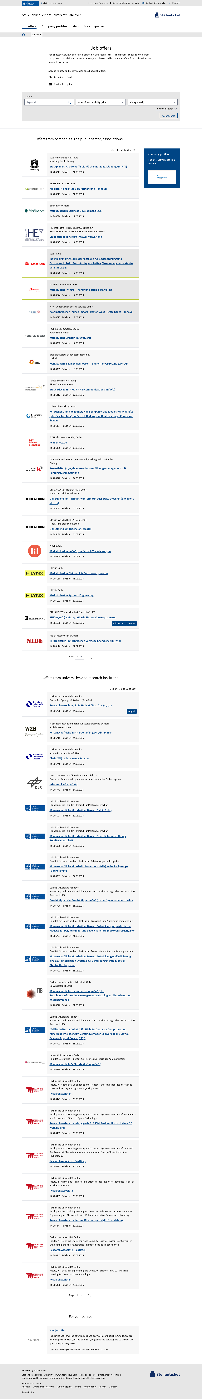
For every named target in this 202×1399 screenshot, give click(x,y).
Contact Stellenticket (155, 3)
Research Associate (61, 1190)
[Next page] (91, 656)
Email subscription (62, 84)
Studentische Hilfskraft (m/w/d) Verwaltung (76, 237)
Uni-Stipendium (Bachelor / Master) (71, 529)
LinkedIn (113, 1386)
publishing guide (115, 1335)
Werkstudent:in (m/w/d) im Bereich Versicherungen (80, 551)
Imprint (102, 1386)
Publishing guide (64, 1386)
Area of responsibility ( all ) (92, 102)
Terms (78, 1386)
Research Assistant (61, 1093)
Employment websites (43, 1386)
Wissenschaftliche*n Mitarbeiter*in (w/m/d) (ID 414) (81, 732)
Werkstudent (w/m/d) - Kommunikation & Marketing (81, 290)
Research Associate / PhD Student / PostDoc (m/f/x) (81, 705)
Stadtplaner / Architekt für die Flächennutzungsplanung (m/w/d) (88, 166)
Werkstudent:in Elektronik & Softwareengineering (79, 573)
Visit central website (52, 3)
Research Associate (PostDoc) (68, 1161)
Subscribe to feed (62, 77)
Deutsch (176, 3)
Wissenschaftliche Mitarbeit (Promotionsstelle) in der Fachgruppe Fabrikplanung (89, 868)
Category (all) (137, 102)
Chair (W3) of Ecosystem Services (70, 758)
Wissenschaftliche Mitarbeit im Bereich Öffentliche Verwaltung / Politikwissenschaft (88, 838)
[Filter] (69, 102)
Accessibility (28, 1392)
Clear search (168, 115)
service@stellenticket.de (72, 1349)
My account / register (98, 3)
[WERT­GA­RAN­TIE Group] (162, 177)
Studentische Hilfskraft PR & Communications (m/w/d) (82, 389)
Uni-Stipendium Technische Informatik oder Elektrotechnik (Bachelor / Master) (92, 501)
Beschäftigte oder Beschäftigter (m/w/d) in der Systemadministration (91, 900)
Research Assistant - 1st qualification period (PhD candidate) (86, 1220)
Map (75, 26)
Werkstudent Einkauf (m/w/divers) (70, 338)
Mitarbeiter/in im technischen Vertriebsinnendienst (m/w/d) (85, 641)
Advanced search (165, 108)
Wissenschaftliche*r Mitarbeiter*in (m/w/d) (75, 1064)
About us (26, 1386)
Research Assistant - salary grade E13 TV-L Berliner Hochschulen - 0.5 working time (91, 1125)
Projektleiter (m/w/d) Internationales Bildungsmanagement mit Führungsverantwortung (88, 471)
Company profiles (54, 26)
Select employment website (126, 3)
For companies (94, 26)
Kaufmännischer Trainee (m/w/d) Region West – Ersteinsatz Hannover (91, 312)
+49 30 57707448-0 (100, 1349)
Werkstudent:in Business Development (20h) (76, 211)
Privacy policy (90, 1386)
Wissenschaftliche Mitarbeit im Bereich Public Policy (81, 810)
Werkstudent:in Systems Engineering (72, 595)
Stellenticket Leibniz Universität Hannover (51, 15)
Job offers (29, 26)
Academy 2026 (58, 442)
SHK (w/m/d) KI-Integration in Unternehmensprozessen (83, 617)
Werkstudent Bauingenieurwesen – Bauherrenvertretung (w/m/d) (89, 363)
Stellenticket (28, 1374)
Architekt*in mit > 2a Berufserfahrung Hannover (78, 189)
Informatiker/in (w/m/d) (64, 784)
